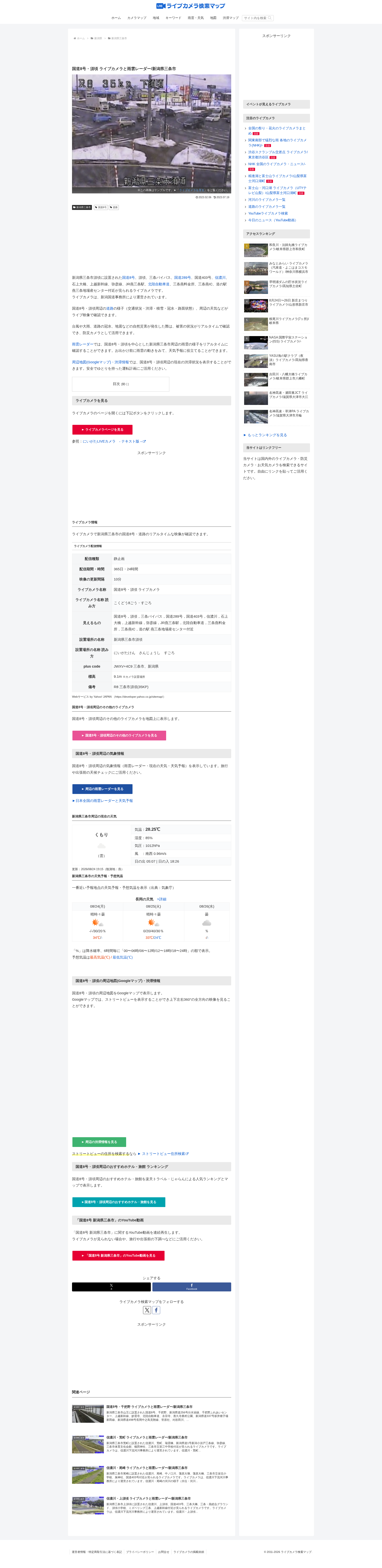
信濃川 (220, 278)
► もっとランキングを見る (265, 435)
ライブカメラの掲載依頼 (188, 1551)
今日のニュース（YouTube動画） (273, 220)
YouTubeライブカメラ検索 (268, 213)
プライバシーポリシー (140, 1551)
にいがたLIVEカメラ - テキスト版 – (112, 441)
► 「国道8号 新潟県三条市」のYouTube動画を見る (118, 1255)
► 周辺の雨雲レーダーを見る (102, 789)
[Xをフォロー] (147, 1310)
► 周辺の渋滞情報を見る (99, 1142)
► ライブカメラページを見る (102, 429)
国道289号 (182, 278)
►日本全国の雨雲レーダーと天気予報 (102, 801)
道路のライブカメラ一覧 (267, 207)
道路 (115, 207)
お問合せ (163, 1551)
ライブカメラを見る (191, 190)
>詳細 (161, 899)
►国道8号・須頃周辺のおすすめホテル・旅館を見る (118, 1202)
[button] (269, 18)
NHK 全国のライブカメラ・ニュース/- (277, 164)
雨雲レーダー (83, 344)
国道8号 (102, 207)
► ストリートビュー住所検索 (161, 1154)
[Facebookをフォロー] (156, 1310)
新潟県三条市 (83, 207)
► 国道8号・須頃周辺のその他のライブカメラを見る (119, 735)
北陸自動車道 (159, 284)
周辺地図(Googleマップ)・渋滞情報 (100, 362)
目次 (116, 384)
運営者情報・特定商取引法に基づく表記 (97, 1551)
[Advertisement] (151, 52)
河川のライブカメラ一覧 (267, 200)
